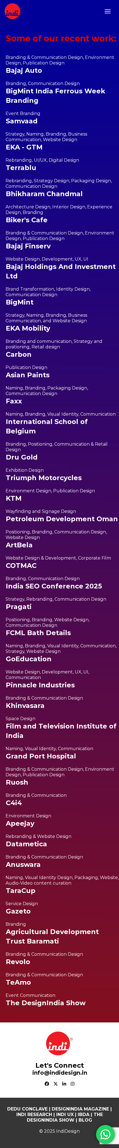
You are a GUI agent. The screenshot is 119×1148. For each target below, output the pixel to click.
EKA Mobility (28, 328)
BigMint (19, 302)
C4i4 (14, 803)
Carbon (19, 354)
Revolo (18, 962)
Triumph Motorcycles (44, 478)
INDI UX (64, 1114)
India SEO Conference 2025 (54, 586)
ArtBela (19, 545)
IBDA (83, 1114)
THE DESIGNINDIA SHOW (65, 1117)
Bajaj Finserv (28, 246)
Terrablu (21, 168)
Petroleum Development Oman (62, 519)
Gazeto (18, 911)
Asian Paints (28, 375)
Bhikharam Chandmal (44, 194)
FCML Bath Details (38, 633)
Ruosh (17, 782)
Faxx (14, 401)
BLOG (85, 1120)
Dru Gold (22, 457)
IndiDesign (68, 1131)
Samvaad (22, 121)
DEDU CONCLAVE (27, 1109)
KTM (14, 498)
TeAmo (18, 982)
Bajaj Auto (24, 70)
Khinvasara (25, 706)
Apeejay (20, 823)
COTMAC (21, 565)
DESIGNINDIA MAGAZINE (80, 1109)
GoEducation (28, 659)
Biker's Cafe (27, 220)
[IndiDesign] (13, 10)
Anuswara (23, 864)
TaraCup (20, 891)
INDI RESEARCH (34, 1114)
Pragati (19, 607)
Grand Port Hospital (41, 756)
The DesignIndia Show (46, 1003)
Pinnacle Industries (40, 685)
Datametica (26, 844)
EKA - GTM (24, 147)
